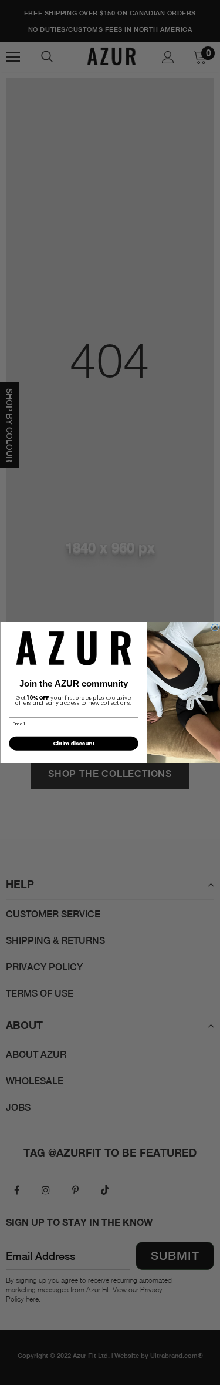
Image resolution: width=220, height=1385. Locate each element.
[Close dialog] (214, 627)
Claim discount (73, 743)
